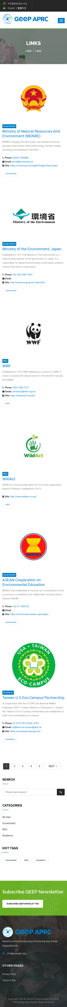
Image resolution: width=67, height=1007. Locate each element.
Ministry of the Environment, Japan (31, 249)
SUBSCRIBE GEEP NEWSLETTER (23, 904)
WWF (6, 366)
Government (9, 126)
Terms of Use (9, 980)
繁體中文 (22, 8)
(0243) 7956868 (20, 157)
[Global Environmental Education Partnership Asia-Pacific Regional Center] (25, 19)
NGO (5, 361)
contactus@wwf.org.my (24, 391)
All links (6, 817)
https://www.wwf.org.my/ (22, 395)
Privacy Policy (9, 974)
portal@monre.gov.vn (22, 161)
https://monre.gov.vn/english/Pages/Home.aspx (34, 165)
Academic (8, 692)
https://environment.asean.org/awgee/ (29, 614)
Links (38, 51)
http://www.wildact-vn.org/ (23, 496)
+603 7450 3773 (21, 387)
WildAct (8, 479)
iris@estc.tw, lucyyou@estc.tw (27, 727)
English (11, 8)
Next (52, 766)
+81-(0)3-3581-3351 (23, 274)
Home (29, 51)
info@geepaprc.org (17, 3)
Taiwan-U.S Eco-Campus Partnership (33, 697)
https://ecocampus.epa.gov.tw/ (25, 731)
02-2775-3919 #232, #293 (26, 723)
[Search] (61, 792)
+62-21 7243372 (21, 606)
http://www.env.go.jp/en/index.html (27, 282)
